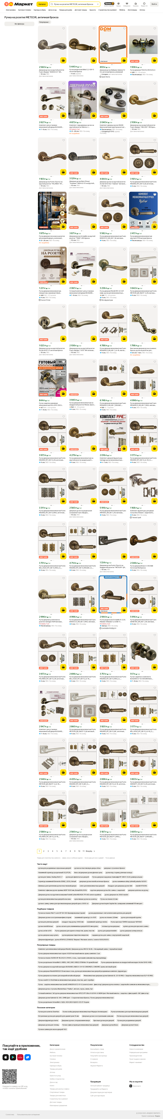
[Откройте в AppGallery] (20, 1060)
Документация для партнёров (101, 1092)
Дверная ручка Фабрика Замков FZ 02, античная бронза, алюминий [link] (112, 71)
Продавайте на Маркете (99, 1089)
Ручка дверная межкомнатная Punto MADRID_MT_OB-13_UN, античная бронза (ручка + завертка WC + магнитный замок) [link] (52, 459)
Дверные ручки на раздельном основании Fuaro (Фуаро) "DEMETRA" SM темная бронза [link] (80, 836)
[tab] (10, 10)
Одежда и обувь (56, 1066)
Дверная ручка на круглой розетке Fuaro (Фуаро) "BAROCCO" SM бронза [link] (51, 71)
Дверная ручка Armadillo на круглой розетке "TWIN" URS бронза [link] (82, 237)
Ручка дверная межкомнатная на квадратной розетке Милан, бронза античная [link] (82, 404)
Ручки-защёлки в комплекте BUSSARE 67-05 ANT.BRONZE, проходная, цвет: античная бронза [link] (142, 678)
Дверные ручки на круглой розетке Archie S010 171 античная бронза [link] (52, 349)
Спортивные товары (57, 1092)
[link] (54, 868)
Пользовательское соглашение (28, 1114)
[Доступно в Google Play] (13, 1060)
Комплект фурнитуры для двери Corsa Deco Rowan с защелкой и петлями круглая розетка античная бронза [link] (142, 512)
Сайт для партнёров (97, 1096)
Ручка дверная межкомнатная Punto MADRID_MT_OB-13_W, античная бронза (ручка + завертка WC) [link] (143, 183)
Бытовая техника (56, 1056)
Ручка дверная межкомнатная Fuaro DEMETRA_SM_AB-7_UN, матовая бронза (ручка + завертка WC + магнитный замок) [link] (143, 621)
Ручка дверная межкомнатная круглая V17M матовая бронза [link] (141, 237)
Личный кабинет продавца (100, 1086)
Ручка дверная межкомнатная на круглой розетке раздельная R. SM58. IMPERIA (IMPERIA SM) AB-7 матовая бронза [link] (81, 459)
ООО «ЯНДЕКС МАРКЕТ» (151, 1113)
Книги (52, 1085)
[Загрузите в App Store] (6, 1060)
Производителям (135, 1056)
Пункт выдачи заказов (137, 1059)
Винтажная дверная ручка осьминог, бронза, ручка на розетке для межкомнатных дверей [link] (143, 349)
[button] (19, 24)
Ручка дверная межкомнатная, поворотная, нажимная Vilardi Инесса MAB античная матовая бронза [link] (50, 292)
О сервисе (94, 1059)
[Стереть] (98, 4)
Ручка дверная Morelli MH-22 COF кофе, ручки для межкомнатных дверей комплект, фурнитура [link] (112, 292)
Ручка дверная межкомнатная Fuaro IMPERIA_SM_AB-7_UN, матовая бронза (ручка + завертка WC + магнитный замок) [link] (113, 512)
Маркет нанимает (135, 1062)
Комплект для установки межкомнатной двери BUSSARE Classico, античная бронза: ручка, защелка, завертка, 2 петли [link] (51, 730)
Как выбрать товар (97, 1049)
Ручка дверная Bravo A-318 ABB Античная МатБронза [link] (141, 567)
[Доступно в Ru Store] (28, 1060)
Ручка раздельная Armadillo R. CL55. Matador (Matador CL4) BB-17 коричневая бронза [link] (113, 621)
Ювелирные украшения (58, 1105)
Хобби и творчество (57, 1079)
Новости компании (136, 1049)
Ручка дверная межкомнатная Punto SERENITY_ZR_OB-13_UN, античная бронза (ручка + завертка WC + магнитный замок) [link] (143, 783)
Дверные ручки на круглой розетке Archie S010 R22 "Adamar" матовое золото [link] (113, 183)
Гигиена (53, 1059)
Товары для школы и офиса (59, 1089)
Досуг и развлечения (57, 1049)
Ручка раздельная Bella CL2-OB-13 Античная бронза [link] (81, 70)
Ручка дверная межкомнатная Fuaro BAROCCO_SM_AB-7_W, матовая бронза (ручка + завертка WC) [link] (113, 237)
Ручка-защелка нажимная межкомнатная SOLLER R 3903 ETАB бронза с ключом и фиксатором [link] (50, 404)
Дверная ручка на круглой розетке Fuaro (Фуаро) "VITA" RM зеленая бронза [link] (82, 349)
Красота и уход (55, 1076)
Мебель (52, 1052)
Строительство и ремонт (59, 1099)
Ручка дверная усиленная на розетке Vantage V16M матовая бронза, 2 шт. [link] (50, 621)
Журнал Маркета (96, 1066)
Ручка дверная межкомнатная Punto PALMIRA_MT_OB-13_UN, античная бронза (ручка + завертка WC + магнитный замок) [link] (52, 678)
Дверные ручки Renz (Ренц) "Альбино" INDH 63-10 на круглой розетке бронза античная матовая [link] (81, 182)
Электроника (54, 1062)
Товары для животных (58, 1095)
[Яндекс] (157, 1116)
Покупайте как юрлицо (98, 1056)
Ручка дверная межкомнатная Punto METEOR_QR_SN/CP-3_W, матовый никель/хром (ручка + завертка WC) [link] (82, 730)
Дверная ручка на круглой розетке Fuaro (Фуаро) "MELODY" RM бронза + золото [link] (143, 126)
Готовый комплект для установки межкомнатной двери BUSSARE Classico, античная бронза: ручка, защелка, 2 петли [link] (81, 292)
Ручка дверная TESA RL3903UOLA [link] (142, 70)
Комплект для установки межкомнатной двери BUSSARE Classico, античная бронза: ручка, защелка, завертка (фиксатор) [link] (51, 126)
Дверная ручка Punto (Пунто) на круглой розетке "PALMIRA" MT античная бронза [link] (50, 183)
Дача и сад (53, 1082)
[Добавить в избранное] (63, 28)
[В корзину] (63, 60)
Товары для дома (56, 1069)
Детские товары (56, 1102)
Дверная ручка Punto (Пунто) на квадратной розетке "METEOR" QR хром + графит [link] (112, 566)
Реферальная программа (138, 1052)
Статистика (10, 1114)
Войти (154, 4)
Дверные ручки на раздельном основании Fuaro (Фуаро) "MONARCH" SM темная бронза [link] (80, 512)
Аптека (52, 1072)
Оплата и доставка (97, 1052)
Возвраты (93, 1062)
